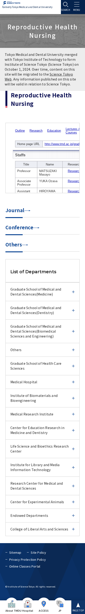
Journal (14, 210)
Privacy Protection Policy (27, 559)
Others (13, 244)
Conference (19, 227)
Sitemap (15, 552)
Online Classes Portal (24, 566)
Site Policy (38, 552)
